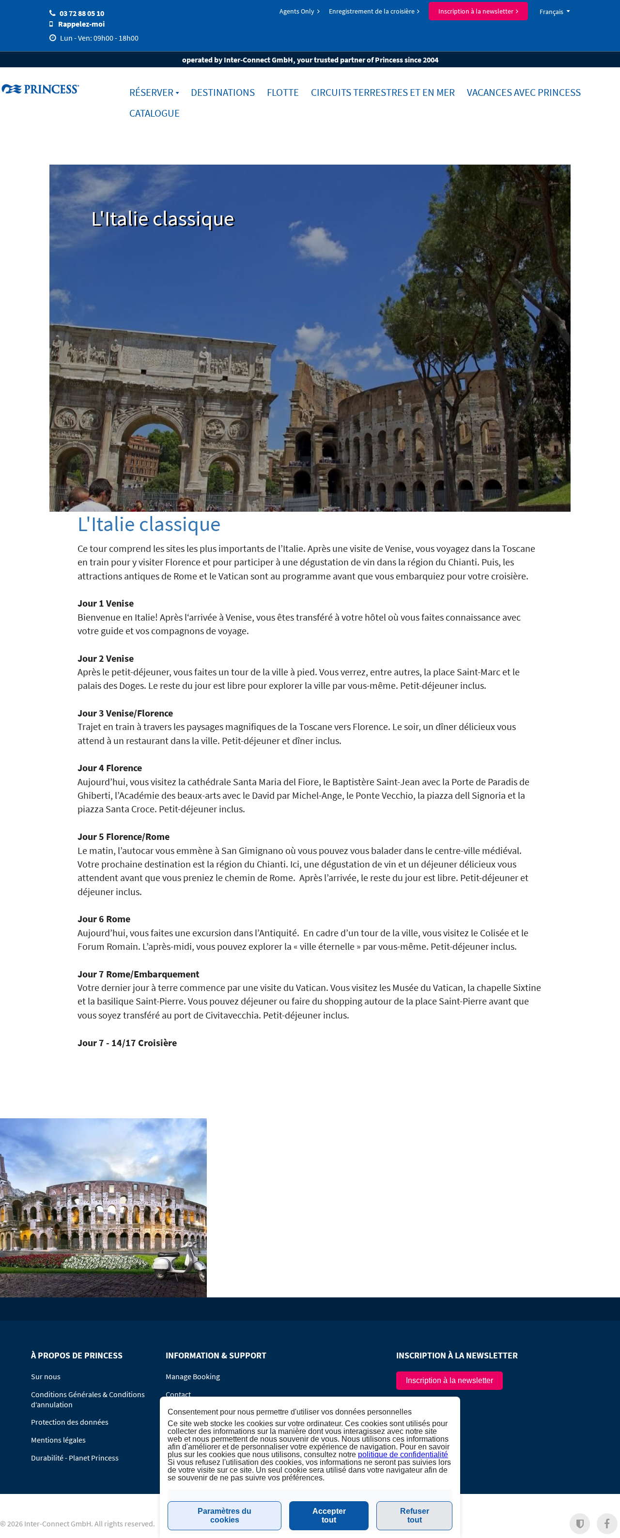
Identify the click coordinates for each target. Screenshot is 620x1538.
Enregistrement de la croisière (372, 11)
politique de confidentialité (403, 1454)
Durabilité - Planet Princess (75, 1457)
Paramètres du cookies (224, 1515)
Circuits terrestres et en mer (383, 92)
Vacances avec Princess (524, 92)
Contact (178, 1394)
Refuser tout (414, 1515)
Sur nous (46, 1376)
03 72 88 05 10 (82, 13)
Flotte (283, 92)
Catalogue (154, 113)
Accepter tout (329, 1515)
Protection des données (69, 1422)
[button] (580, 1523)
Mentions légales (58, 1440)
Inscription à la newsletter (475, 11)
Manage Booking (193, 1376)
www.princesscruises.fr (41, 88)
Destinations (223, 92)
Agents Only (296, 11)
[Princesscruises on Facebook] (607, 1523)
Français (551, 11)
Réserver (151, 92)
